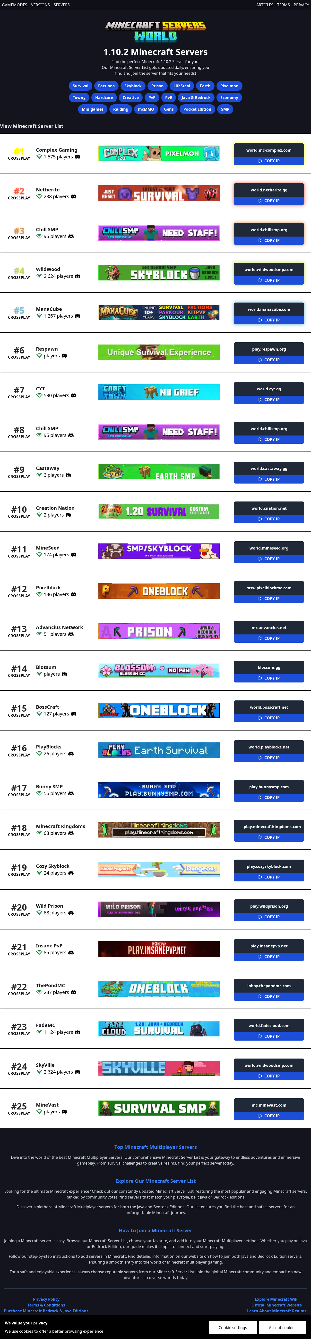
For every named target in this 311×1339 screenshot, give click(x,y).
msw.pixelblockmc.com (269, 588)
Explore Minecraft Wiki (277, 1299)
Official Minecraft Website (276, 1305)
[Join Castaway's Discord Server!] (67, 475)
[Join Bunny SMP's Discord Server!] (70, 793)
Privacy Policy (46, 1299)
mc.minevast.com (269, 1105)
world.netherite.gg (269, 190)
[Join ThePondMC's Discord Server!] (73, 992)
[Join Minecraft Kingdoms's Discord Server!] (70, 833)
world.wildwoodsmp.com (269, 269)
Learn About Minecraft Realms (276, 1311)
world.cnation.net (269, 508)
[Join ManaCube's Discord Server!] (76, 316)
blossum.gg (269, 667)
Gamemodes (14, 5)
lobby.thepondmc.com (269, 985)
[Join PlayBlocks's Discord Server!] (70, 753)
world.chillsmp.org (269, 229)
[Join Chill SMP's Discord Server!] (70, 236)
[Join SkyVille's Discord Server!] (76, 1072)
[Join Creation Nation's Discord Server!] (67, 515)
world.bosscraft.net (269, 707)
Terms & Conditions (46, 1305)
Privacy (301, 5)
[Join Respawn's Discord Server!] (63, 356)
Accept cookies (282, 1327)
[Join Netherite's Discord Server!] (73, 196)
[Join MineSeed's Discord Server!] (73, 555)
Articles (264, 5)
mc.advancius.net (269, 627)
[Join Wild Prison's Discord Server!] (70, 913)
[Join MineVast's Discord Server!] (63, 1112)
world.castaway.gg (269, 468)
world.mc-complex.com (269, 150)
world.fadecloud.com (269, 1025)
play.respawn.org (269, 349)
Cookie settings (233, 1327)
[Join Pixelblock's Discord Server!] (73, 594)
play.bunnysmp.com (269, 786)
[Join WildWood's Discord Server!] (76, 276)
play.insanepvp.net (269, 946)
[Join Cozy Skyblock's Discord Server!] (70, 873)
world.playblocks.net (269, 747)
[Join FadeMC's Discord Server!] (76, 1032)
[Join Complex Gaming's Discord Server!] (76, 157)
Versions (40, 5)
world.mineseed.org (269, 548)
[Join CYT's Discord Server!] (73, 395)
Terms (283, 5)
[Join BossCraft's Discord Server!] (73, 714)
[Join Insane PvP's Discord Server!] (70, 952)
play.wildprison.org (269, 906)
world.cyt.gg (269, 389)
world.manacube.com (269, 309)
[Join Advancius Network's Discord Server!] (70, 634)
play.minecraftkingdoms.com (272, 826)
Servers (62, 5)
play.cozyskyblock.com (269, 866)
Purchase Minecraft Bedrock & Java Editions (46, 1311)
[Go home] (155, 31)
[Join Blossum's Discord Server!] (63, 674)
